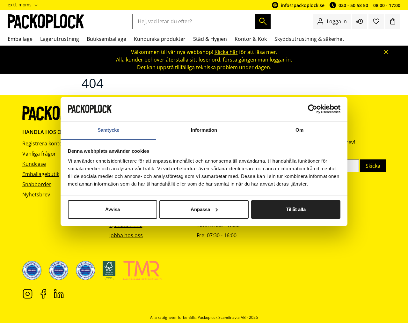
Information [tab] (204, 130)
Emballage (20, 38)
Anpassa (200, 209)
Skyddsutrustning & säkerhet (309, 38)
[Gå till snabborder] (359, 21)
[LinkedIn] (59, 293)
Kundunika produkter (160, 38)
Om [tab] (299, 130)
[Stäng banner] (386, 52)
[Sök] (263, 21)
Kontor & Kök (251, 38)
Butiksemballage (106, 38)
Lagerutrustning (59, 38)
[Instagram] (27, 293)
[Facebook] (43, 293)
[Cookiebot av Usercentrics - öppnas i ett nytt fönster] (312, 109)
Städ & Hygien (210, 38)
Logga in (337, 21)
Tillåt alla (296, 209)
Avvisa (112, 209)
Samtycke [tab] (109, 130)
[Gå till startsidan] (46, 21)
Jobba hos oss (126, 235)
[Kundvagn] (392, 21)
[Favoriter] (376, 21)
